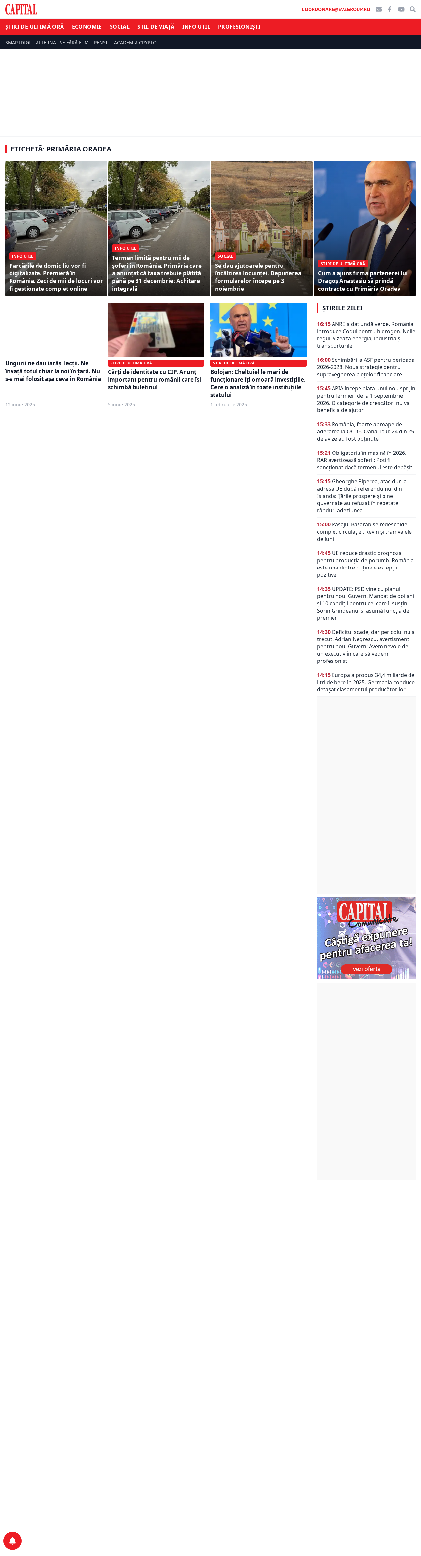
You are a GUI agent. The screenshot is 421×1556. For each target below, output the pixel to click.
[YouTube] (401, 9)
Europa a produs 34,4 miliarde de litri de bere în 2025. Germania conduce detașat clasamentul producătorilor (366, 682)
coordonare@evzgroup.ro (336, 9)
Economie (87, 26)
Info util (196, 26)
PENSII (101, 42)
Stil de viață (155, 26)
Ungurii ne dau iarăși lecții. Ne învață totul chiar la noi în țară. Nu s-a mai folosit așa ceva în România (53, 371)
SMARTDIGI (18, 42)
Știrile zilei (342, 308)
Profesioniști (239, 26)
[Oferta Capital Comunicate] (366, 938)
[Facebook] (390, 9)
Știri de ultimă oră (34, 26)
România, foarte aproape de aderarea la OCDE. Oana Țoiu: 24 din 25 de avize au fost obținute (365, 431)
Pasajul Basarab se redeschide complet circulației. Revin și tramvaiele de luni (364, 532)
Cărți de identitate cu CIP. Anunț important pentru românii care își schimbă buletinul (154, 379)
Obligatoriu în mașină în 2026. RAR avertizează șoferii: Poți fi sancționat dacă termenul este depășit (364, 460)
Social (120, 26)
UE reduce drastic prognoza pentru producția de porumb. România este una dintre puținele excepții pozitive (365, 563)
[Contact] (379, 9)
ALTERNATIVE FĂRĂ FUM (62, 42)
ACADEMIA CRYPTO (135, 42)
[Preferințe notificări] (12, 1541)
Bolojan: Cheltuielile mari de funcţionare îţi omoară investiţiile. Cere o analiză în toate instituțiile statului (258, 383)
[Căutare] (413, 9)
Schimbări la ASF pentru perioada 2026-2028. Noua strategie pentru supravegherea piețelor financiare (366, 367)
